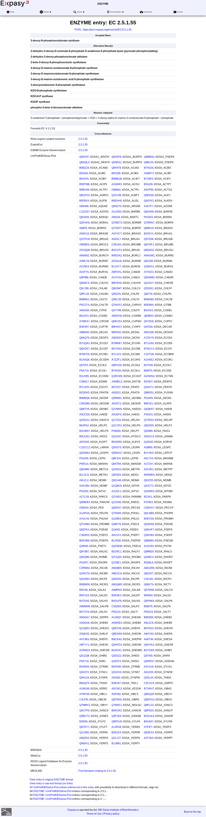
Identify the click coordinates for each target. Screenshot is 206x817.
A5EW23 (117, 337)
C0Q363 (116, 606)
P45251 (148, 414)
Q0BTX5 (84, 409)
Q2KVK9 (84, 222)
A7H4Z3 (149, 272)
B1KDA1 (117, 650)
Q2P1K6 (116, 716)
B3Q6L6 (148, 562)
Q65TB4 (116, 463)
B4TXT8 (84, 611)
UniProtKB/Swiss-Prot (58, 791)
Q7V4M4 (84, 524)
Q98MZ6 (149, 551)
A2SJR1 (149, 469)
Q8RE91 (149, 392)
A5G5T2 (116, 403)
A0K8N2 (84, 255)
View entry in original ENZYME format (51, 779)
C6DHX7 (149, 507)
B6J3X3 (84, 315)
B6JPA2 (84, 425)
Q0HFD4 (117, 644)
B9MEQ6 (117, 178)
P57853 (148, 502)
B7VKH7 (149, 688)
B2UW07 (84, 431)
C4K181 (148, 579)
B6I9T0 (148, 370)
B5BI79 (148, 606)
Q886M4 (149, 540)
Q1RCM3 (117, 376)
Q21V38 (116, 195)
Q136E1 (116, 562)
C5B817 (84, 381)
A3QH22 (84, 633)
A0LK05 (148, 672)
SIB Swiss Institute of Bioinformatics (118, 809)
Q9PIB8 (83, 277)
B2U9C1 (117, 551)
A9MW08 (84, 606)
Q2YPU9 (84, 239)
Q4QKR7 (149, 409)
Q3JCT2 (149, 485)
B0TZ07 (116, 387)
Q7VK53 (149, 420)
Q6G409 (149, 211)
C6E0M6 (84, 403)
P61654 (83, 491)
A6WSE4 (117, 622)
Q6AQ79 (84, 337)
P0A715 (84, 370)
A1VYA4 (116, 277)
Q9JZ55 (148, 480)
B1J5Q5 (116, 540)
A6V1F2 (116, 535)
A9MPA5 (117, 590)
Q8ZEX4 (149, 732)
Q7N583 (116, 513)
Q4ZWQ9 (117, 546)
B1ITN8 (148, 365)
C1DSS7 (84, 211)
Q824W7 (117, 288)
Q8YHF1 (149, 244)
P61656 (83, 458)
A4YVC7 (117, 233)
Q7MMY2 (84, 705)
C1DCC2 (84, 447)
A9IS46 (116, 217)
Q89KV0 (149, 228)
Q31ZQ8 (84, 655)
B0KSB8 (84, 540)
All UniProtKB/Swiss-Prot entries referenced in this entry (61, 787)
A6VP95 (149, 189)
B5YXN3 (117, 348)
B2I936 (83, 721)
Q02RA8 (149, 524)
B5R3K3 (116, 595)
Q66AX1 (84, 743)
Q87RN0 (117, 699)
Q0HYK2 (149, 644)
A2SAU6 (117, 261)
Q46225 (116, 293)
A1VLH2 (84, 518)
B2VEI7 (148, 381)
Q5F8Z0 (116, 474)
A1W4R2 (117, 184)
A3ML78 (84, 261)
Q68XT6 (149, 584)
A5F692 (116, 694)
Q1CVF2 (117, 425)
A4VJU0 (149, 666)
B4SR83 (84, 666)
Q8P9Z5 (149, 710)
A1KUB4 (84, 485)
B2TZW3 (149, 650)
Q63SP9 (116, 156)
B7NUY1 (149, 348)
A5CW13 (117, 688)
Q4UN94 (84, 579)
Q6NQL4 (84, 162)
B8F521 (148, 403)
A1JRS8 (116, 727)
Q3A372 (84, 672)
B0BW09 (84, 584)
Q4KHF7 (149, 529)
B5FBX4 (84, 200)
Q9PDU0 (117, 721)
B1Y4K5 (149, 452)
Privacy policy (111, 813)
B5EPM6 (84, 184)
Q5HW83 (149, 277)
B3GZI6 (148, 184)
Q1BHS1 (149, 266)
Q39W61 (117, 398)
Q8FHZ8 (117, 365)
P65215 (148, 611)
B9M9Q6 (84, 398)
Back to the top (192, 811)
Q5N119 (84, 677)
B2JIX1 (148, 496)
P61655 (148, 398)
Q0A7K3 (149, 200)
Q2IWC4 (149, 557)
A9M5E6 (84, 244)
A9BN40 (84, 332)
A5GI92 (116, 677)
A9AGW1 (149, 255)
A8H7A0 (149, 633)
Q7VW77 (117, 228)
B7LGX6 (149, 343)
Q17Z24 (116, 420)
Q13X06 (116, 502)
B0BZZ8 (84, 167)
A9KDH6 (117, 315)
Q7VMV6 (117, 409)
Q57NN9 (149, 590)
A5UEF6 (117, 414)
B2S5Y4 (149, 233)
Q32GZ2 (116, 655)
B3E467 (116, 683)
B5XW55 (117, 442)
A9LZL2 (84, 480)
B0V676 (84, 178)
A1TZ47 (148, 463)
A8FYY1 (84, 644)
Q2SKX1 (84, 420)
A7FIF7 (148, 727)
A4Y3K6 (84, 639)
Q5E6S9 (149, 195)
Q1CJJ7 (116, 738)
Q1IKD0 (148, 442)
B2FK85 (116, 666)
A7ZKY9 (149, 337)
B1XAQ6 (84, 359)
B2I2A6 (83, 173)
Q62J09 (148, 261)
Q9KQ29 (149, 694)
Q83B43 (148, 315)
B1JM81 (116, 743)
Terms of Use (94, 813)
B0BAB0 (149, 299)
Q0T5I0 (148, 655)
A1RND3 (84, 650)
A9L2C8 (148, 622)
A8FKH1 (117, 272)
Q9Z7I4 (148, 293)
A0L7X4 (148, 458)
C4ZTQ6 (149, 354)
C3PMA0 (84, 568)
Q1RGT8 (84, 573)
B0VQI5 (116, 173)
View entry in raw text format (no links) (51, 783)
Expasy (72, 809)
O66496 (84, 206)
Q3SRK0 (149, 491)
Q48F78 (116, 524)
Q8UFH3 (84, 195)
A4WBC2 (117, 381)
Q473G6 (149, 321)
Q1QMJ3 (117, 485)
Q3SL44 (148, 677)
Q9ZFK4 (84, 529)
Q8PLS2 (149, 705)
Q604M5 (84, 469)
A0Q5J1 (116, 392)
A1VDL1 (116, 491)
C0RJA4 (116, 244)
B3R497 (84, 326)
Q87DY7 (84, 727)
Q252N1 (149, 288)
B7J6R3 (148, 178)
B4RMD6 (149, 474)
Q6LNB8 (149, 513)
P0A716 (84, 661)
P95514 (83, 463)
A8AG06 (84, 310)
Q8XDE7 (84, 348)
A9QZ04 (84, 738)
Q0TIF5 (83, 365)
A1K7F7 (148, 206)
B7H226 (148, 167)
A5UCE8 (84, 414)
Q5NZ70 (116, 206)
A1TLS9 (84, 496)
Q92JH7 (148, 573)
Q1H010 (116, 469)
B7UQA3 (84, 343)
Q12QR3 (84, 628)
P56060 (116, 431)
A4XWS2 (149, 376)
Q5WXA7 (117, 452)
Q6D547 (116, 507)
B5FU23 (84, 595)
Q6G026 (84, 217)
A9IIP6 (83, 228)
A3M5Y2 (149, 173)
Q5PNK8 (149, 600)
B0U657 (148, 721)
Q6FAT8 (116, 167)
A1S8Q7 (116, 617)
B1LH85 (84, 376)
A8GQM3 (117, 584)
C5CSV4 (149, 683)
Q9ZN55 (149, 425)
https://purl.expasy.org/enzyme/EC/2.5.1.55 (107, 29)
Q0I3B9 (148, 431)
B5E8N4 (149, 304)
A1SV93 (149, 546)
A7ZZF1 (116, 359)
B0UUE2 (84, 436)
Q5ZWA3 (84, 452)
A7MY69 (84, 694)
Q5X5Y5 (116, 447)
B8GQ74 (84, 683)
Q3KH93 (149, 535)
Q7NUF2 (117, 304)
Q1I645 (116, 529)
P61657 (83, 562)
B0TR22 (149, 628)
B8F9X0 (116, 332)
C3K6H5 (84, 535)
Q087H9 (116, 628)
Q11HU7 (149, 283)
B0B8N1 (84, 299)
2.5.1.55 (83, 139)
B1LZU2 (84, 474)
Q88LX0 (148, 162)
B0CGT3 (117, 250)
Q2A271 (148, 387)
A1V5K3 (84, 266)
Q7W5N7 (149, 222)
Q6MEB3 (84, 502)
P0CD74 (84, 304)
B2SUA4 (149, 716)
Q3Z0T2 (116, 661)
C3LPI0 (83, 699)
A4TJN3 (148, 738)
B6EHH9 (117, 200)
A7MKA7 (84, 321)
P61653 (148, 217)
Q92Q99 (84, 557)
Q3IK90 (83, 546)
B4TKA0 (84, 600)
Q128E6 (116, 518)
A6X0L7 (116, 239)
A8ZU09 (149, 332)
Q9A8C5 (84, 283)
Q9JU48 (116, 480)
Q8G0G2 (149, 250)
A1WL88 (84, 688)
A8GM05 (117, 568)
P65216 (116, 611)
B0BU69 (84, 189)
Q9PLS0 (84, 293)
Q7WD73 (117, 222)
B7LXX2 (116, 354)
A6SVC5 (149, 436)
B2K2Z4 (116, 732)
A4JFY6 (84, 272)
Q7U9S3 (117, 496)
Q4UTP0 (84, 710)
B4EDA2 (117, 255)
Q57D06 (149, 239)
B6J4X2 (148, 310)
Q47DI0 (148, 326)
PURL (78, 29)
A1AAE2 (149, 359)
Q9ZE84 (116, 579)
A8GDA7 (84, 617)
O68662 (116, 189)
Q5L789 (84, 288)
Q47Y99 (116, 310)
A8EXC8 (117, 573)
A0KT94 (148, 639)
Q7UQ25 (117, 557)
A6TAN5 (84, 442)
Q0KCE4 (117, 321)
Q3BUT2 (84, 716)
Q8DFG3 (149, 699)
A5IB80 (148, 447)
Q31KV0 (116, 672)
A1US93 (116, 211)
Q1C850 (84, 732)
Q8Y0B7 (84, 551)
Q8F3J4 (116, 458)
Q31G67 (116, 436)
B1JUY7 (116, 266)
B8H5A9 (116, 283)
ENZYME (103, 3)
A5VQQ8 (84, 250)
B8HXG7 (117, 326)
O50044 (84, 507)
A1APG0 (84, 513)
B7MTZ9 (84, 354)
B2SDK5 (84, 392)
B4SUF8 (117, 600)
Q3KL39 (116, 299)
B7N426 (116, 370)
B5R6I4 (148, 595)
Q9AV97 (84, 156)
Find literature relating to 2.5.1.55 (97, 770)
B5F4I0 (83, 590)
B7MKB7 (117, 343)
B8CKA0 (117, 639)
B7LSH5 (84, 387)
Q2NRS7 (149, 661)
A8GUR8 (149, 568)
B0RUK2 (117, 710)
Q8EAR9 (117, 633)
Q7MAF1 (117, 705)
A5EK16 (84, 233)
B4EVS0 (149, 518)
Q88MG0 (149, 156)
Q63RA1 (117, 162)
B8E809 (148, 617)
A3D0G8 (84, 622)
